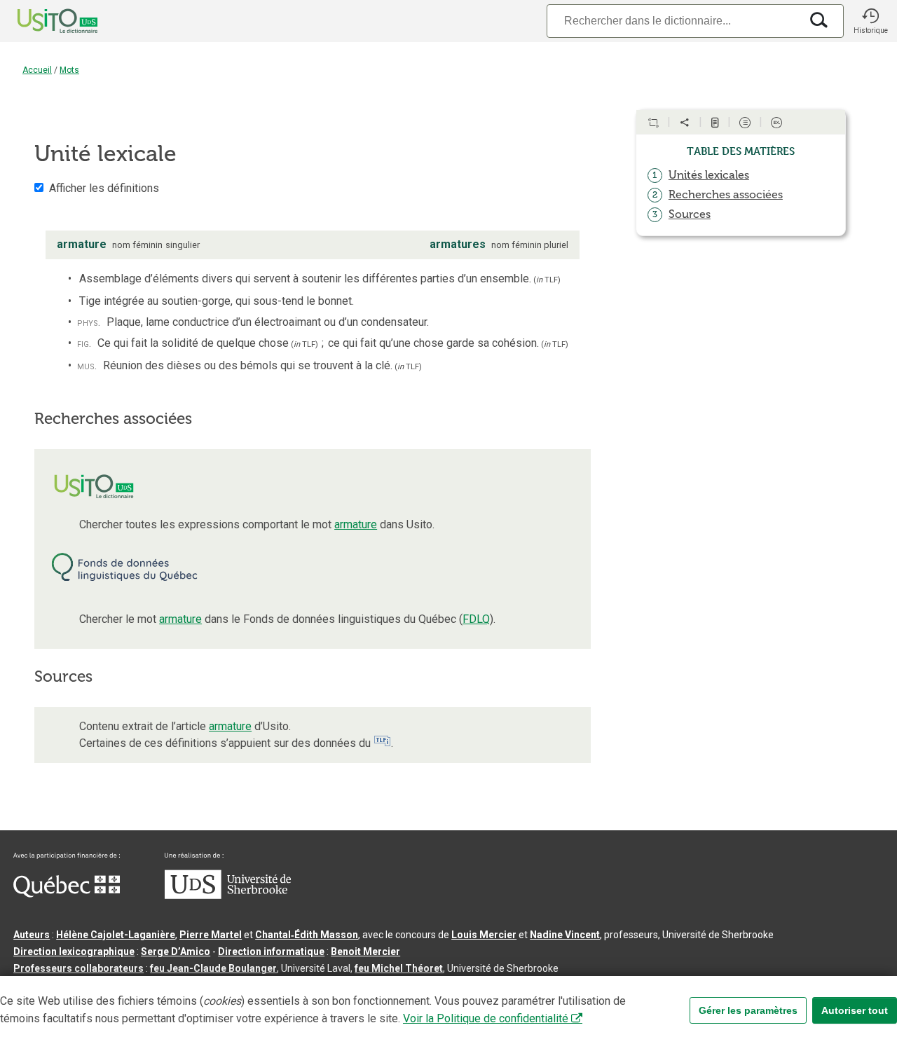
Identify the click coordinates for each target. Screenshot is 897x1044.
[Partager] (684, 122)
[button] (870, 21)
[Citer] (653, 122)
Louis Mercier (483, 934)
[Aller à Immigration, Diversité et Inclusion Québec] (66, 894)
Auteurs (31, 934)
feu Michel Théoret (399, 968)
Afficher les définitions (104, 188)
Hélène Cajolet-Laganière (115, 934)
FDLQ (476, 619)
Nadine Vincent (565, 934)
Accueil (37, 70)
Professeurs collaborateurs (78, 968)
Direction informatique (271, 951)
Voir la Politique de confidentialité (485, 1018)
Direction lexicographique (74, 951)
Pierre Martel (210, 934)
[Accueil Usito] (42, 21)
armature (355, 524)
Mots (69, 70)
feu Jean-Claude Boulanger (213, 968)
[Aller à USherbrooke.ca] (228, 895)
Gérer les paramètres (748, 1010)
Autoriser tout (854, 1010)
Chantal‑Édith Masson (306, 934)
